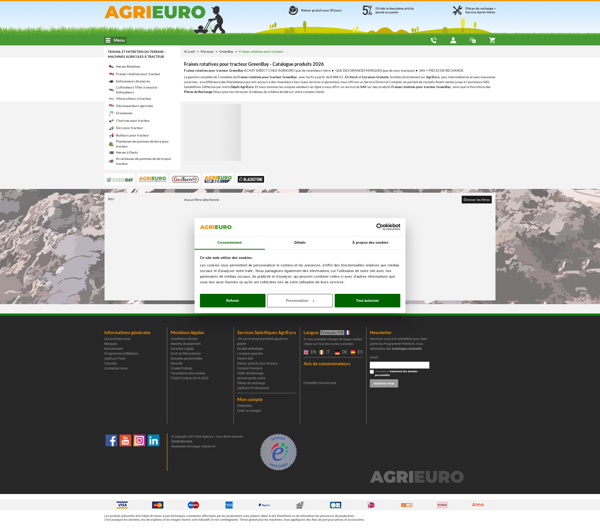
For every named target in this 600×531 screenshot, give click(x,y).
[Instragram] (139, 452)
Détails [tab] (300, 242)
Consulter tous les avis (320, 383)
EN (312, 352)
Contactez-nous (116, 368)
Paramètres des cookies (188, 373)
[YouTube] (125, 452)
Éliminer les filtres (477, 200)
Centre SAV (245, 358)
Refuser (232, 300)
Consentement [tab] (230, 242)
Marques (207, 51)
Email (374, 357)
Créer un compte (249, 411)
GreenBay (226, 51)
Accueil (189, 51)
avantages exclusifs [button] (407, 348)
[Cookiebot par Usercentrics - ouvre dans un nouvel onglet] (379, 227)
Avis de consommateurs (327, 363)
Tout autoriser (367, 300)
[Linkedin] (153, 452)
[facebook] (111, 452)
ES (359, 352)
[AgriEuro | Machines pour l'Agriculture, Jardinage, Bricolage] (167, 12)
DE (344, 352)
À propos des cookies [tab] (370, 242)
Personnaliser (297, 300)
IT (327, 352)
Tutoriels (110, 363)
